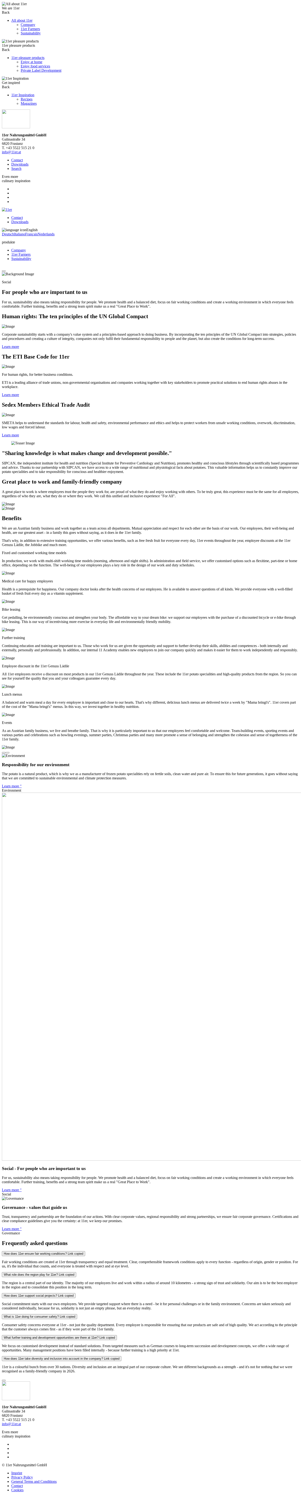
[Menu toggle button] (4, 271)
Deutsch (8, 234)
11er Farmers (21, 254)
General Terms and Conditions (34, 1481)
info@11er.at (11, 152)
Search (16, 169)
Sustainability (21, 259)
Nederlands (46, 234)
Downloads (19, 164)
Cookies (17, 1490)
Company (18, 250)
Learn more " (12, 786)
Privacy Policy (22, 1477)
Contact (17, 160)
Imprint (16, 1473)
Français (31, 234)
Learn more (10, 347)
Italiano (19, 234)
